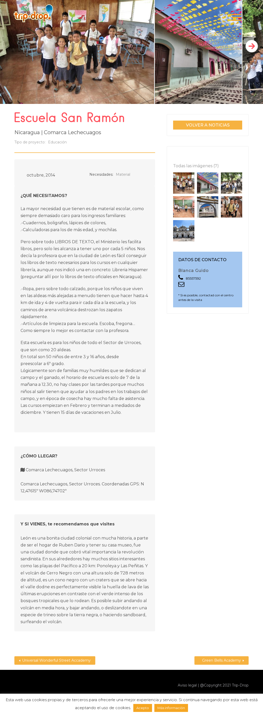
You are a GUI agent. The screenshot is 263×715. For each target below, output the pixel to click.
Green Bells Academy (221, 660)
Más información (171, 708)
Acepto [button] (142, 708)
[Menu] (236, 17)
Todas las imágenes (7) (196, 165)
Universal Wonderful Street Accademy (56, 660)
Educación (57, 142)
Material (123, 174)
